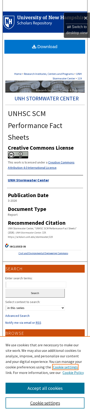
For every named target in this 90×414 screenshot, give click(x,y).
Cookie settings (65, 367)
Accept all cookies (45, 388)
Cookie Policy (73, 372)
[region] (45, 375)
